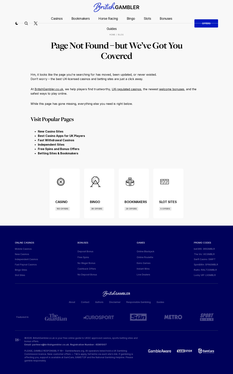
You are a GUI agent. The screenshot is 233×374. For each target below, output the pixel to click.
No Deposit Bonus (87, 274)
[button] (17, 23)
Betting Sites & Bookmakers (58, 153)
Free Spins (83, 257)
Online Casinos (24, 242)
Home (112, 35)
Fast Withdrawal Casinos (56, 140)
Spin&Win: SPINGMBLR (206, 264)
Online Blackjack (145, 251)
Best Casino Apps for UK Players (61, 136)
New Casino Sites (50, 131)
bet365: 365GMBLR (204, 249)
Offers (206, 23)
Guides (112, 29)
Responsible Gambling (138, 302)
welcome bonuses (171, 89)
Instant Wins (143, 268)
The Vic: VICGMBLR (204, 254)
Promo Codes (202, 242)
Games (141, 242)
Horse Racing (108, 18)
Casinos (56, 18)
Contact (85, 302)
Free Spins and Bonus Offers (58, 149)
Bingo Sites (21, 269)
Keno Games (144, 263)
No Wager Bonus (86, 263)
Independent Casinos (26, 259)
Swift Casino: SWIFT (205, 259)
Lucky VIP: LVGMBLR (205, 275)
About (72, 302)
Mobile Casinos (23, 249)
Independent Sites (51, 144)
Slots (147, 18)
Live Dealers (143, 274)
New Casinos (22, 254)
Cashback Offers (87, 268)
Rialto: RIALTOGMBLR (205, 269)
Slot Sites (20, 275)
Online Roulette (145, 257)
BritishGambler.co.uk (49, 89)
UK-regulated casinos (126, 89)
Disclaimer (115, 302)
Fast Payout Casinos (26, 264)
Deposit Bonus (85, 251)
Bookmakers (80, 18)
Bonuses (166, 18)
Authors (99, 302)
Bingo (131, 18)
